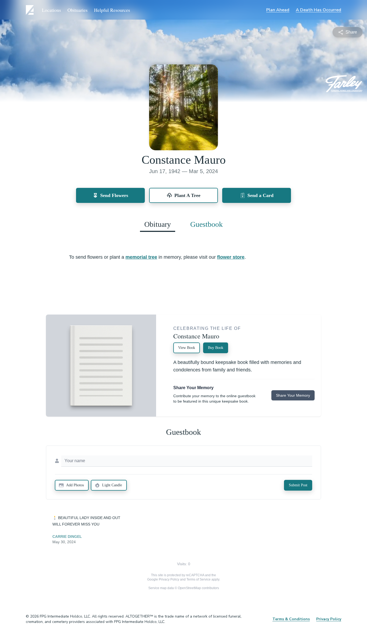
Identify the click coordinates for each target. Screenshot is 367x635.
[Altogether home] (30, 10)
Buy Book (215, 348)
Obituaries (77, 10)
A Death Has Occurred (318, 10)
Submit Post (298, 485)
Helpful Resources (112, 10)
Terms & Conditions (291, 619)
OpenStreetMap (189, 588)
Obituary (157, 224)
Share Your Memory (293, 395)
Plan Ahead (277, 10)
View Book (186, 348)
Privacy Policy (169, 579)
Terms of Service (198, 579)
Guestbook (206, 224)
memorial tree (141, 257)
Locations (51, 10)
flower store (230, 257)
